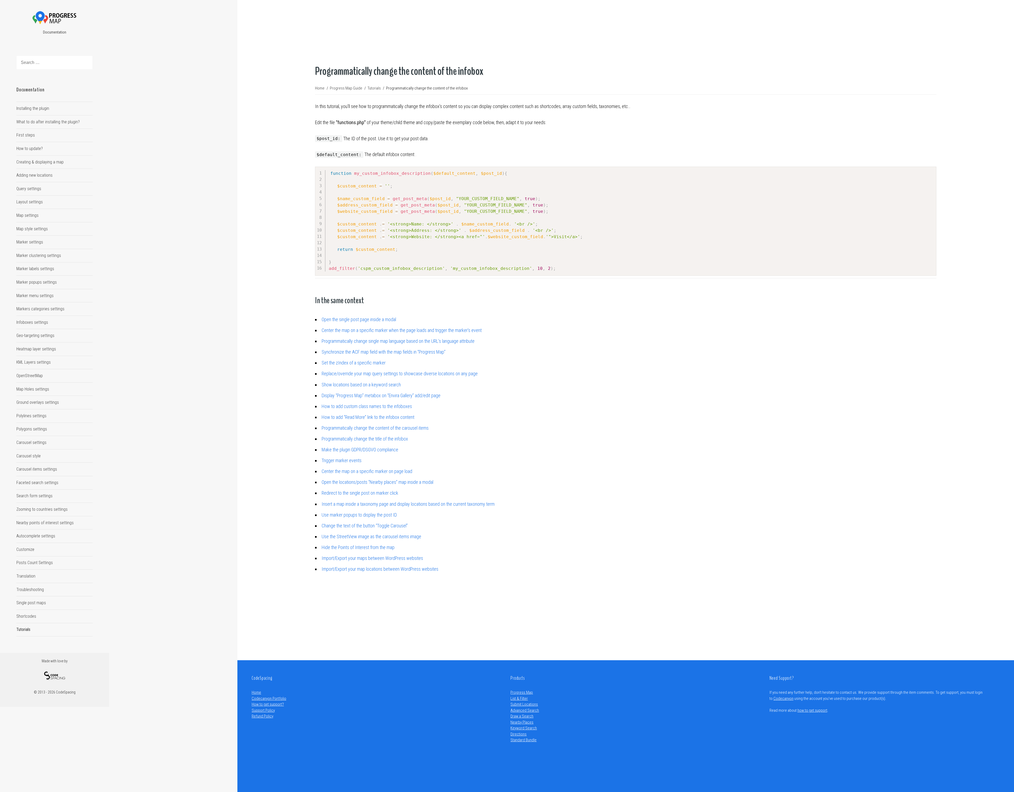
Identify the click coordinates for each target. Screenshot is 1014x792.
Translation (25, 576)
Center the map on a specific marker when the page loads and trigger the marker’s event (402, 330)
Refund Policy (262, 716)
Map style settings (32, 228)
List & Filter (519, 698)
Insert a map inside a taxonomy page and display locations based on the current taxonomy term (408, 504)
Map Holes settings (32, 389)
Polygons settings (31, 429)
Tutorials (23, 629)
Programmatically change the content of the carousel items (375, 428)
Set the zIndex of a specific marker (354, 362)
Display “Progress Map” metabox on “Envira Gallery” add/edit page (381, 395)
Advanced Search (524, 710)
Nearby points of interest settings (45, 522)
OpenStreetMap (29, 375)
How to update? (29, 148)
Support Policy (263, 710)
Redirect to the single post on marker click (360, 493)
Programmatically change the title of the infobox (365, 439)
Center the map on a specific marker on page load (367, 471)
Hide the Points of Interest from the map (358, 547)
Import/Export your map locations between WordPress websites (380, 569)
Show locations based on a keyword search (361, 384)
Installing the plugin (32, 108)
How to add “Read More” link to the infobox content (368, 417)
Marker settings (29, 242)
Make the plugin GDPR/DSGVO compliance (360, 449)
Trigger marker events (342, 460)
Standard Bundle (523, 740)
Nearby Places (521, 722)
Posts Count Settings (34, 562)
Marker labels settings (35, 268)
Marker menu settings (35, 295)
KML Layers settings (33, 362)
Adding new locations (34, 175)
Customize (25, 549)
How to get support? (268, 704)
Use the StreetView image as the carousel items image (371, 536)
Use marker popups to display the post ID (359, 515)
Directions (518, 734)
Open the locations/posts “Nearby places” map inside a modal (377, 482)
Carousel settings (31, 442)
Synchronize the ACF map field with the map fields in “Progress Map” (383, 352)
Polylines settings (31, 415)
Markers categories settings (40, 308)
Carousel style (28, 455)
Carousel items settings (36, 469)
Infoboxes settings (32, 322)
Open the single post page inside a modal (359, 319)
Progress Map (521, 692)
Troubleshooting (30, 589)
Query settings (28, 188)
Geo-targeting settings (35, 335)
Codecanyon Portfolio (269, 698)
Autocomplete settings (35, 535)
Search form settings (34, 495)
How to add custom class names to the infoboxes (367, 406)
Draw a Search (521, 716)
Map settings (27, 215)
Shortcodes (26, 616)
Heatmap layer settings (36, 349)
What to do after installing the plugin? (48, 121)
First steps (25, 135)
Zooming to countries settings (42, 509)
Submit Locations (524, 704)
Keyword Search (523, 728)
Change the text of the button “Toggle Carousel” (365, 525)
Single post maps (31, 602)
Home (256, 692)
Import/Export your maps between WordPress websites (372, 558)
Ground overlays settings (37, 402)
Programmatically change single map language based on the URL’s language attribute (398, 341)
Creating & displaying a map (40, 162)
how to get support (812, 710)
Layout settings (29, 201)
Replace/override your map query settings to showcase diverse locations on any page (400, 373)
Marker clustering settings (38, 255)
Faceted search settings (37, 482)
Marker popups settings (36, 282)
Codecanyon (783, 698)
